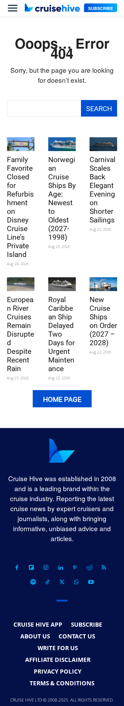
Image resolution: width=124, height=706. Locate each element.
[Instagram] (45, 567)
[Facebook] (16, 567)
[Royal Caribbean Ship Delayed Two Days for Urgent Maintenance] (62, 284)
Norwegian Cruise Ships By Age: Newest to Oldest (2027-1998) (62, 198)
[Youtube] (90, 582)
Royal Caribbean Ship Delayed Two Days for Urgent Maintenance (61, 334)
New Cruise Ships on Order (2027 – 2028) (103, 321)
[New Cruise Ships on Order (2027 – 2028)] (103, 284)
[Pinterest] (74, 567)
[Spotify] (33, 582)
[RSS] (103, 567)
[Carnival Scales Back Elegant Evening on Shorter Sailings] (103, 144)
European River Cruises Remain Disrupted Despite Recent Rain (20, 334)
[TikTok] (47, 582)
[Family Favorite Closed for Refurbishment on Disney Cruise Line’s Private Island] (20, 144)
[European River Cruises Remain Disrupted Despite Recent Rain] (20, 284)
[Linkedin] (60, 567)
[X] (62, 582)
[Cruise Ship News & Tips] (52, 7)
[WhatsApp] (76, 582)
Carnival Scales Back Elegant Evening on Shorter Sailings (102, 190)
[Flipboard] (31, 567)
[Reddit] (89, 567)
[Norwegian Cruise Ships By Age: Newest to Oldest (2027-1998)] (62, 144)
